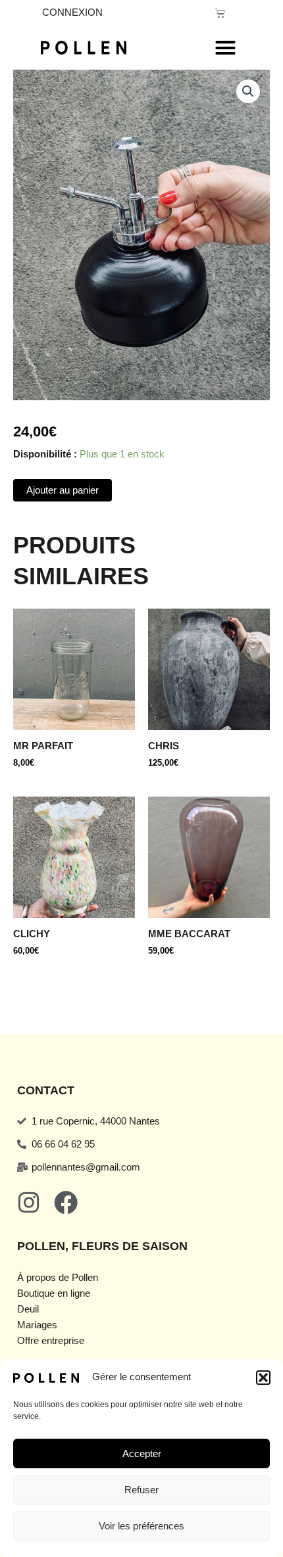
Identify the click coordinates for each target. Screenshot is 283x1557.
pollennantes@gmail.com (86, 1167)
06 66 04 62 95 (63, 1144)
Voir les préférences (141, 1525)
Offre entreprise (50, 1341)
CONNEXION (72, 12)
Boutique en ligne (53, 1293)
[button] (263, 1377)
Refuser (141, 1489)
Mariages (37, 1325)
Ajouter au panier (62, 490)
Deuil (28, 1309)
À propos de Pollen (57, 1277)
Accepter (141, 1453)
